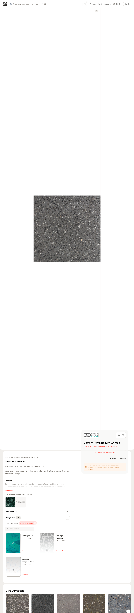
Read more (9, 490)
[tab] (7, 523)
